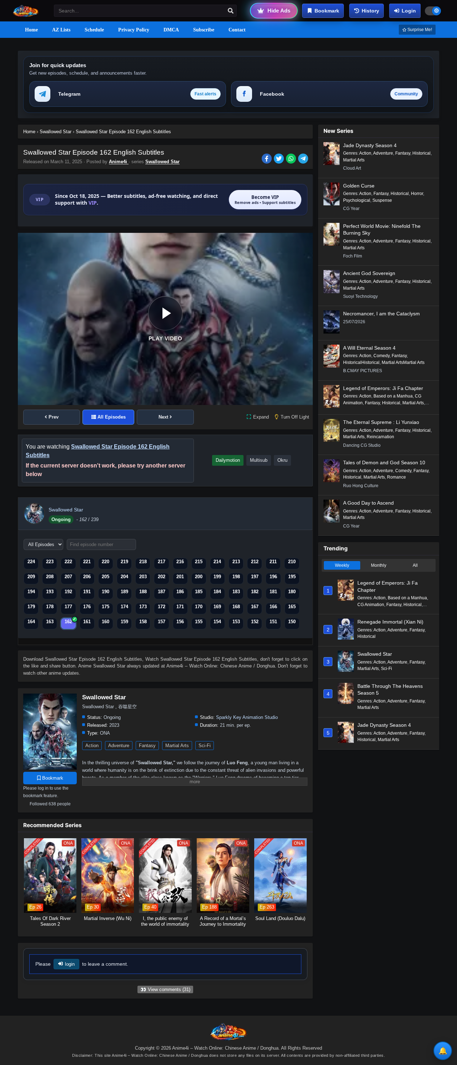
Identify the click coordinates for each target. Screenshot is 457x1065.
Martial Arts (177, 745)
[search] (230, 11)
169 (217, 606)
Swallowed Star (162, 161)
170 (198, 606)
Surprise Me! (419, 29)
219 (124, 561)
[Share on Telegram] (303, 159)
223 (50, 561)
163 (50, 621)
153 (236, 621)
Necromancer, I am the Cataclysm (381, 313)
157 (161, 621)
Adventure (118, 745)
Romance (396, 477)
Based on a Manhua (393, 396)
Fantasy (147, 745)
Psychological (356, 200)
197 (254, 576)
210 (292, 561)
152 (254, 621)
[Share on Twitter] (280, 159)
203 (143, 576)
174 (124, 606)
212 (254, 561)
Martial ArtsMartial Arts (403, 362)
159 (124, 621)
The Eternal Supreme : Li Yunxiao (381, 422)
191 (87, 591)
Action (92, 745)
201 (180, 576)
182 (254, 591)
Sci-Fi (205, 745)
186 (180, 591)
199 (217, 576)
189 (124, 591)
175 (105, 606)
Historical (421, 153)
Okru (282, 460)
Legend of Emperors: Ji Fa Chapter (383, 388)
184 (217, 591)
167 (254, 606)
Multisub (258, 460)
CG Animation (370, 604)
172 (161, 606)
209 (31, 576)
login (70, 964)
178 (50, 606)
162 (68, 621)
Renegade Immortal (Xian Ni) (390, 622)
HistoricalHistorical (361, 362)
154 (217, 621)
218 (143, 561)
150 (292, 621)
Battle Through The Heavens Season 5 (390, 689)
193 (50, 591)
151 (273, 621)
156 (180, 621)
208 (50, 576)
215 (198, 561)
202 (161, 576)
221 (87, 561)
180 (292, 591)
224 (31, 561)
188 (143, 591)
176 (87, 606)
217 (161, 561)
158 (143, 621)
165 (292, 606)
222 (68, 561)
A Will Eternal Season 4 (369, 348)
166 (273, 606)
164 (31, 621)
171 (180, 606)
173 (143, 606)
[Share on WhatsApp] (292, 159)
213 (236, 561)
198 (236, 576)
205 (105, 576)
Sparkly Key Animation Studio (247, 717)
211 (273, 561)
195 (292, 576)
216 (180, 561)
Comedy (381, 355)
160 (105, 621)
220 (105, 561)
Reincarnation (380, 436)
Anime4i (119, 161)
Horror (417, 193)
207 (68, 576)
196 (273, 576)
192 (68, 591)
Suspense (382, 200)
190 (105, 591)
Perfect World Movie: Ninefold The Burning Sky (382, 229)
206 (87, 576)
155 (198, 621)
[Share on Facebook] (268, 159)
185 (198, 591)
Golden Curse (359, 186)
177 (68, 606)
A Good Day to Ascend (368, 503)
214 (217, 561)
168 (236, 606)
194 (31, 591)
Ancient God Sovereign (369, 273)
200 (198, 576)
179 (31, 606)
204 (124, 576)
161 (87, 621)
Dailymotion (228, 460)
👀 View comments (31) (165, 989)
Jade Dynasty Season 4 (370, 145)
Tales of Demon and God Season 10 (384, 462)
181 (273, 591)
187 (161, 591)
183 (236, 591)
